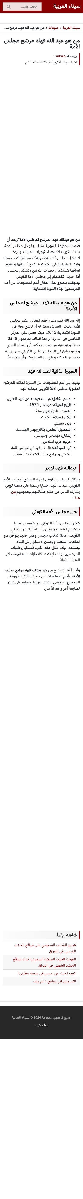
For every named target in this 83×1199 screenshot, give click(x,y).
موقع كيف (41, 1025)
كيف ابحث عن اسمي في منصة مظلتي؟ (47, 973)
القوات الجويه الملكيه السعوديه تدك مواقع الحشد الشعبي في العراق (44, 962)
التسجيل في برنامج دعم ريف (54, 981)
